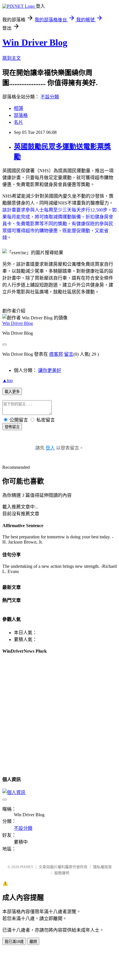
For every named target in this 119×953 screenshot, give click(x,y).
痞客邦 (56, 354)
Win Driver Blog (34, 42)
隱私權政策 (102, 867)
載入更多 (12, 392)
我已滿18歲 (14, 941)
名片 (18, 122)
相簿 (18, 108)
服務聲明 (61, 873)
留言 (68, 354)
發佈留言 (12, 427)
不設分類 (49, 96)
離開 (33, 941)
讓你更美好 (49, 370)
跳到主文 (11, 58)
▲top (7, 380)
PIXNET (26, 867)
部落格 (21, 115)
